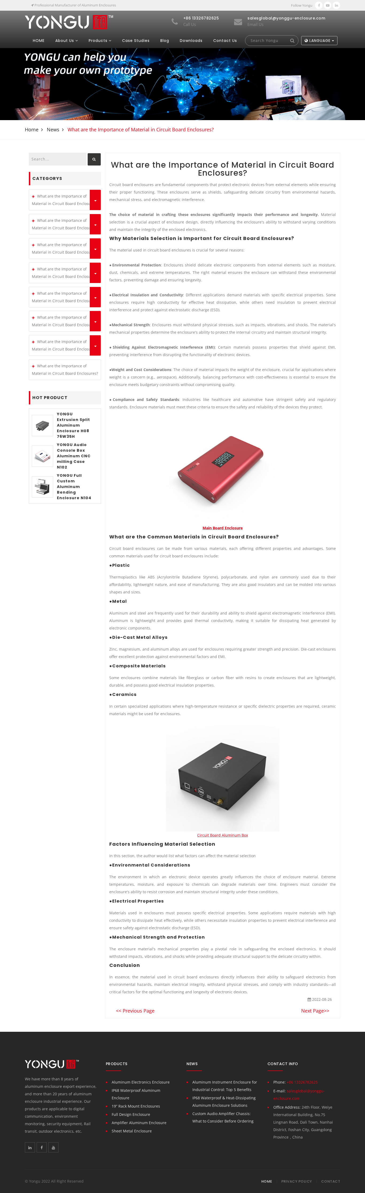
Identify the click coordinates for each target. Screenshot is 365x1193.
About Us (64, 40)
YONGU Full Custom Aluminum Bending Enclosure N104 (74, 487)
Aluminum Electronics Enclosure (141, 1082)
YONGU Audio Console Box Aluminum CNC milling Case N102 (74, 456)
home (31, 129)
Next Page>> (315, 1010)
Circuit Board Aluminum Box (222, 835)
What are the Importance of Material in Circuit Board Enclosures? (65, 200)
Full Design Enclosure (131, 1114)
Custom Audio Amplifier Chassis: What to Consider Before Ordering (223, 1117)
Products (98, 40)
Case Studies (136, 40)
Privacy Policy (296, 1181)
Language (320, 40)
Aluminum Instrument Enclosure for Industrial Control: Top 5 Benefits (224, 1086)
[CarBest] (69, 21)
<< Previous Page (135, 1010)
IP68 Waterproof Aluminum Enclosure (136, 1094)
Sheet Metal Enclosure (132, 1130)
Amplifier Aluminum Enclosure (139, 1122)
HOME (39, 40)
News (53, 129)
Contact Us (225, 40)
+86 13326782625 (302, 1082)
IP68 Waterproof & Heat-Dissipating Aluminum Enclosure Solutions (224, 1101)
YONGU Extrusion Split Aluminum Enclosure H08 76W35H (73, 425)
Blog (164, 40)
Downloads (191, 40)
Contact (330, 1181)
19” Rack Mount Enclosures (136, 1106)
